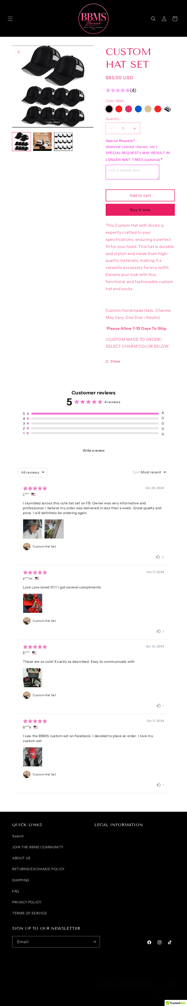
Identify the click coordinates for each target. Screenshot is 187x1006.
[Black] (109, 109)
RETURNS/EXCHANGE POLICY (38, 869)
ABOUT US (21, 858)
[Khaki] (148, 109)
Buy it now (140, 209)
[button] (10, 18)
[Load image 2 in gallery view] (42, 141)
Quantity (112, 119)
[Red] (157, 109)
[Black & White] (167, 109)
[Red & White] (118, 109)
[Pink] (128, 109)
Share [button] (115, 361)
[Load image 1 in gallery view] (21, 141)
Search (18, 836)
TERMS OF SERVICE (29, 913)
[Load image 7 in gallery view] (63, 141)
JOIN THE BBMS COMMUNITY (38, 847)
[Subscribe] (94, 941)
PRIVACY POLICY (26, 902)
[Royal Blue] (138, 109)
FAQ (15, 891)
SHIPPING (20, 880)
